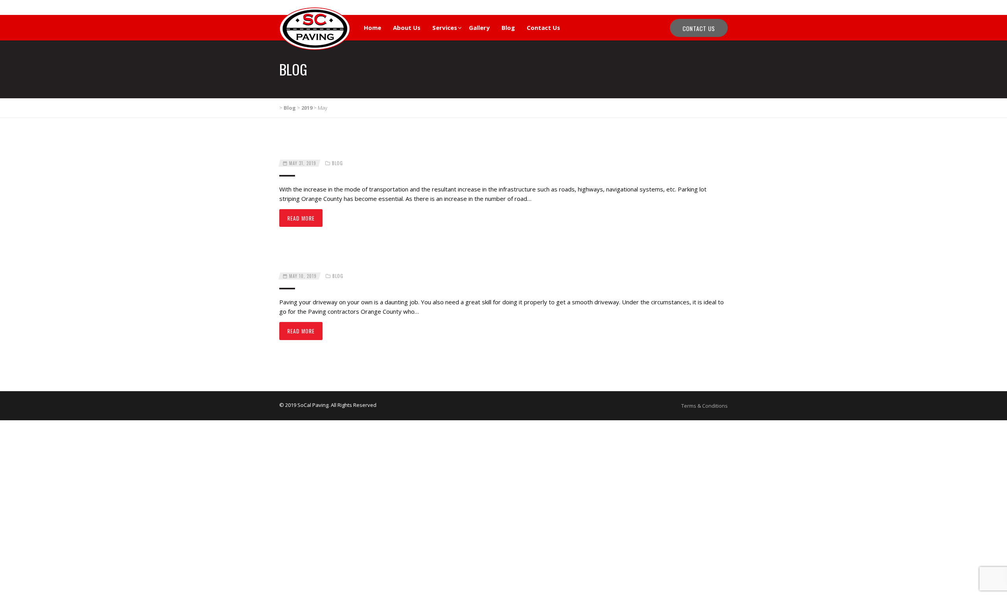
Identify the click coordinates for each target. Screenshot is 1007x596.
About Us (407, 27)
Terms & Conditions (704, 405)
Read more (301, 218)
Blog (508, 27)
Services (444, 27)
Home (372, 27)
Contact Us (543, 27)
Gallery (479, 27)
